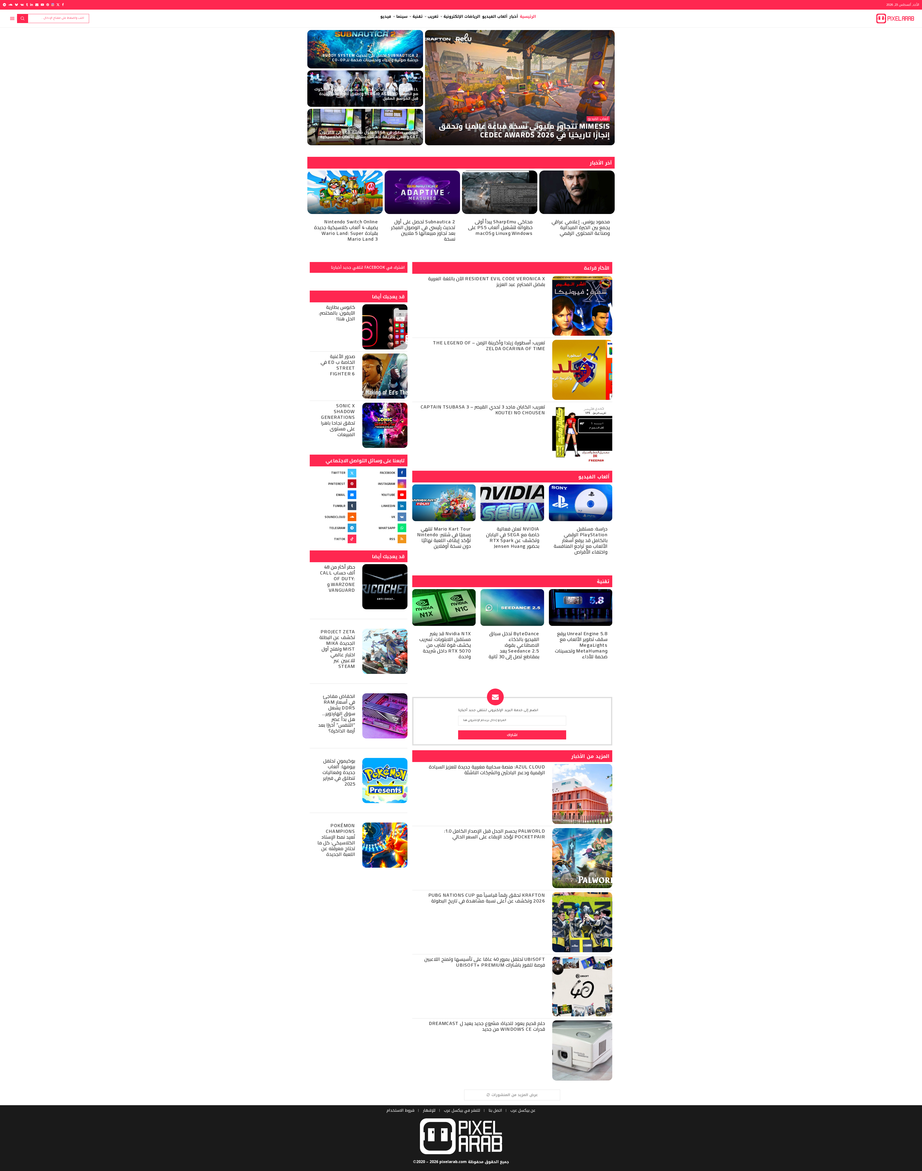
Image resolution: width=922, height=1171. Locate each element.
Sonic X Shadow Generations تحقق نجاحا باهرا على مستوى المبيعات (338, 420)
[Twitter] (58, 4)
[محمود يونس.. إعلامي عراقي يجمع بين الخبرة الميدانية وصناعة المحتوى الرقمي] (577, 192)
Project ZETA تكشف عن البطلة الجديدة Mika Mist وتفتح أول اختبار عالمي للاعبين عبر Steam (337, 649)
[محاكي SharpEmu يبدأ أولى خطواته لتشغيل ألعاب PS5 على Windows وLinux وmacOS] (499, 192)
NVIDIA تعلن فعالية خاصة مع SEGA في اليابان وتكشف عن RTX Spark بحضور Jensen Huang (512, 537)
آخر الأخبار (601, 162)
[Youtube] (42, 4)
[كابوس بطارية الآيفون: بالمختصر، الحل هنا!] (384, 326)
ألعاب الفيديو (593, 476)
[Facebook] (63, 4)
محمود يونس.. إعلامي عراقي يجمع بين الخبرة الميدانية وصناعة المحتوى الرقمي (581, 227)
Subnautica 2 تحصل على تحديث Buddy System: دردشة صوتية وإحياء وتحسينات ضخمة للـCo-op (369, 57)
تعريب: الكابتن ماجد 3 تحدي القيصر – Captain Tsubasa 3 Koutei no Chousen (483, 409)
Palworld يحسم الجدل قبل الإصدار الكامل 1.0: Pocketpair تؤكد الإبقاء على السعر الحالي (494, 833)
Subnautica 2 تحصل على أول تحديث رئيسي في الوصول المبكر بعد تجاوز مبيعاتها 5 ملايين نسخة (423, 230)
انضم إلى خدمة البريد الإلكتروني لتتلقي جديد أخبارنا (498, 711)
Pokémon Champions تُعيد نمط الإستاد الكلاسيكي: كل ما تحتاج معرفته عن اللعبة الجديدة (336, 840)
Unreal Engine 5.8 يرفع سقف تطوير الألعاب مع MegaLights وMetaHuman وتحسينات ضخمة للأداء (581, 645)
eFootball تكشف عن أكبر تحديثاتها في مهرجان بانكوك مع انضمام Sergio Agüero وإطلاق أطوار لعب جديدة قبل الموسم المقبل (366, 93)
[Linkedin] (31, 4)
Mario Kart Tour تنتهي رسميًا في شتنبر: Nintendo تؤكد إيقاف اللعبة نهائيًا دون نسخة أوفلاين (444, 537)
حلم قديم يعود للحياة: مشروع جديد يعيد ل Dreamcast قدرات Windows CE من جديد (487, 1026)
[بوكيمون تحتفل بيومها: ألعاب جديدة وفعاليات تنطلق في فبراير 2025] (384, 780)
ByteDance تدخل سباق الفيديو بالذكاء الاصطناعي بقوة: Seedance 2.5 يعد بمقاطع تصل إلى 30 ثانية (514, 645)
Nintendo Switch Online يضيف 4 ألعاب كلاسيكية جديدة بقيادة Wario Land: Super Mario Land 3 (346, 230)
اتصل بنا (495, 1110)
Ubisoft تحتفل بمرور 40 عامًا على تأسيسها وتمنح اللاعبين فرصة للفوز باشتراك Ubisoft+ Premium (484, 962)
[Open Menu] (12, 18)
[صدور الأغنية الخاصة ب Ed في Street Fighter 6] (384, 376)
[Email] (36, 4)
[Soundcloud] (10, 4)
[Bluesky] (16, 4)
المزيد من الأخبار (590, 756)
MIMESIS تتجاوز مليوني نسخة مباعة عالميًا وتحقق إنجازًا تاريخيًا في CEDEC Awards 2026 (524, 130)
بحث (22, 18)
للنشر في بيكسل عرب (462, 1110)
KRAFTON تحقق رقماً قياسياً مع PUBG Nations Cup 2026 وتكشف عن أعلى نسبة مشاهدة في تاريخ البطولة (486, 897)
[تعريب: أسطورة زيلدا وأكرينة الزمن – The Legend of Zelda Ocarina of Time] (582, 370)
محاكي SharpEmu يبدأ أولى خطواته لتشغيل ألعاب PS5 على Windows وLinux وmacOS (500, 227)
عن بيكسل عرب (522, 1110)
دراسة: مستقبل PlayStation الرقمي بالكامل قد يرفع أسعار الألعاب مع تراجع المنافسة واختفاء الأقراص (580, 540)
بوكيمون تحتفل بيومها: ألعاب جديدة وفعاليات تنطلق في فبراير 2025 (338, 772)
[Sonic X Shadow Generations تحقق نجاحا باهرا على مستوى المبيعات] (384, 425)
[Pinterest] (47, 4)
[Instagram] (52, 4)
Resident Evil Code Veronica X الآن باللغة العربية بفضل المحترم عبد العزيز (486, 281)
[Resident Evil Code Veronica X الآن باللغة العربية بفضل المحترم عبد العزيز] (582, 306)
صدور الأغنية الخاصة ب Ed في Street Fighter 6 (338, 365)
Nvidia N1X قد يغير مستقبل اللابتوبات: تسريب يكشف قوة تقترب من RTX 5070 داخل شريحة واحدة (445, 645)
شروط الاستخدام (400, 1110)
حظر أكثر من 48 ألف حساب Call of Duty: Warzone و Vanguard (337, 578)
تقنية (603, 581)
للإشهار (429, 1110)
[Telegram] (4, 4)
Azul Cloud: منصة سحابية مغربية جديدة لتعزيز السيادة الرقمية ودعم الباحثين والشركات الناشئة (487, 769)
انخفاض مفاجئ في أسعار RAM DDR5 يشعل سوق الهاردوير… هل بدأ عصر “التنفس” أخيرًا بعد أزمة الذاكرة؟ (336, 713)
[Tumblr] (27, 4)
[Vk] (22, 4)
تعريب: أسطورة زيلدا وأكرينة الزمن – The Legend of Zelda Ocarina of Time (489, 345)
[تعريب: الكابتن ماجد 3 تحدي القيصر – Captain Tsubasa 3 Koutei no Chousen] (582, 434)
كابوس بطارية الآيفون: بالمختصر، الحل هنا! (337, 313)
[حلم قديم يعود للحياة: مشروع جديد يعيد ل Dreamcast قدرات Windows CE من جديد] (582, 1050)
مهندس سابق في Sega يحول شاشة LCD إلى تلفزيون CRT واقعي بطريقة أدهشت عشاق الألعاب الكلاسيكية (369, 134)
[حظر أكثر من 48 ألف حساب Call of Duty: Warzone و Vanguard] (384, 586)
